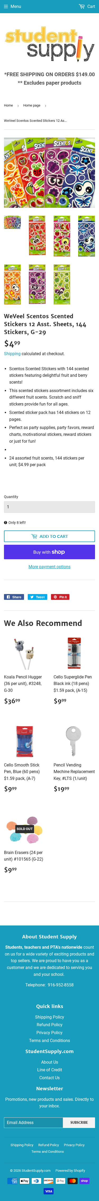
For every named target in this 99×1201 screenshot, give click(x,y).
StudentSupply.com (36, 1171)
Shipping (12, 353)
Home (8, 105)
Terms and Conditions (49, 1040)
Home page (31, 105)
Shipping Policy (49, 1017)
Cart (90, 6)
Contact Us (49, 1077)
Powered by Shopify (70, 1171)
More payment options (49, 566)
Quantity (11, 497)
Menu (16, 6)
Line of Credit (49, 1069)
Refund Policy (50, 1024)
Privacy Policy (49, 1032)
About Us (49, 1062)
